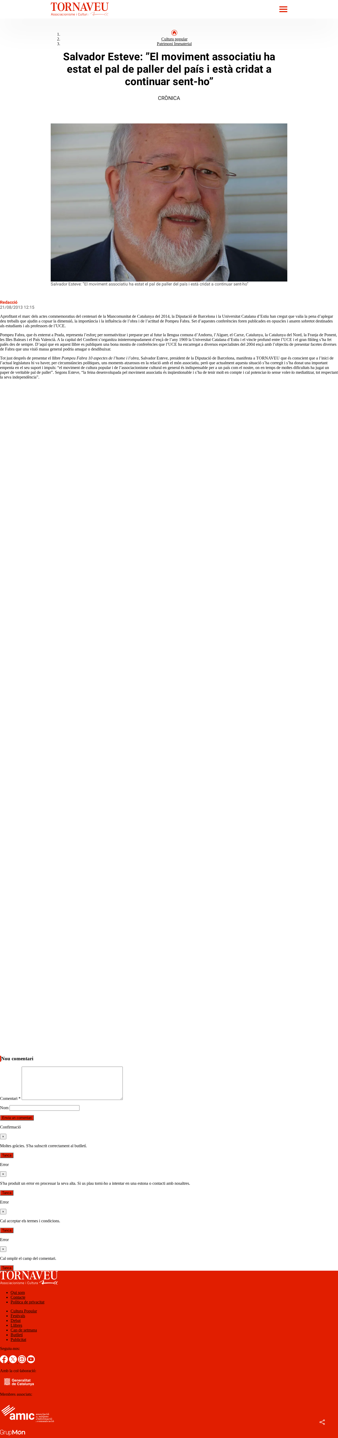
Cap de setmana (24, 1330)
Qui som (18, 1292)
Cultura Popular (24, 1311)
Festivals (18, 1315)
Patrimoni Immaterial (174, 44)
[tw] (13, 1361)
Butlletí (17, 1335)
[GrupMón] (12, 1435)
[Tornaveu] (54, 17)
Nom (4, 1107)
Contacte (18, 1297)
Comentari (10, 1098)
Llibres (16, 1325)
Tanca (6, 1155)
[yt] (31, 1361)
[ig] (22, 1361)
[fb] (4, 1361)
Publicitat (18, 1339)
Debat (16, 1320)
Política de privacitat (27, 1302)
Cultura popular (174, 39)
